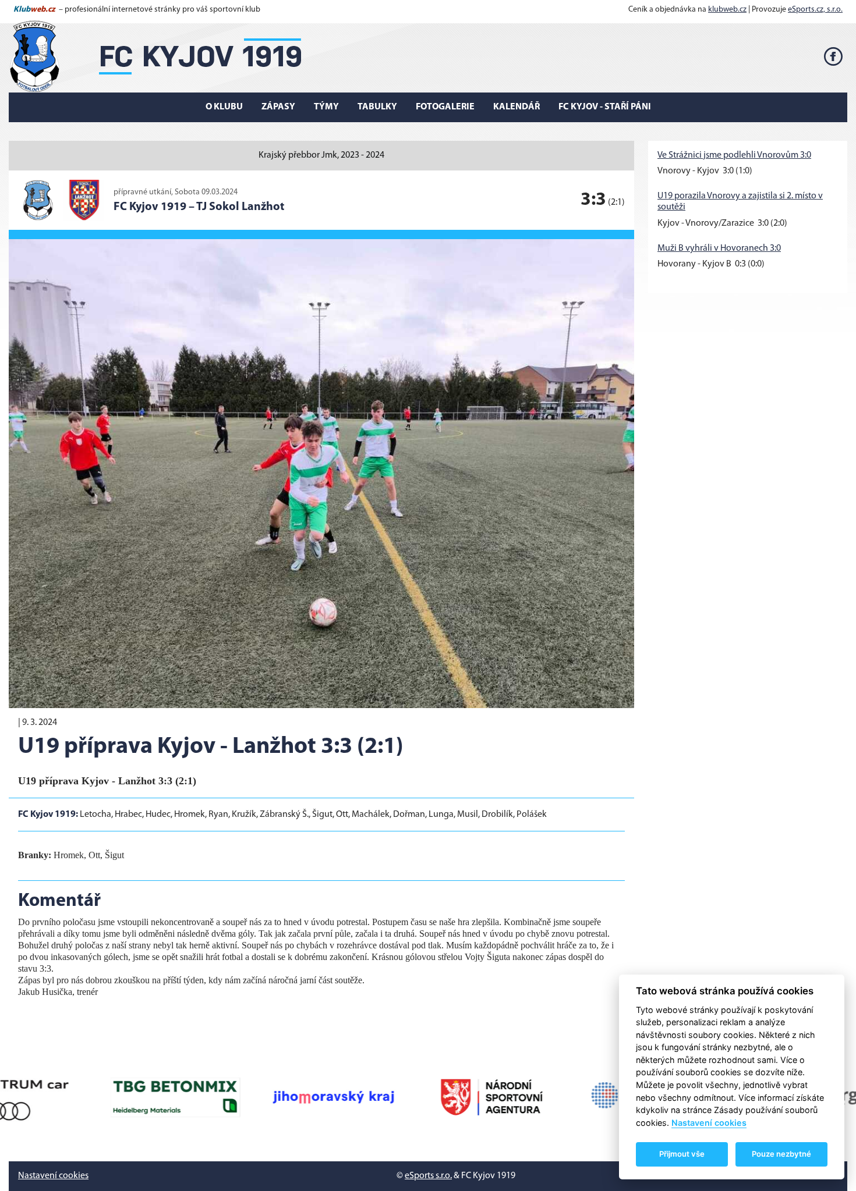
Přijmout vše (682, 1153)
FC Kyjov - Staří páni (604, 107)
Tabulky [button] (377, 107)
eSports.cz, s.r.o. (815, 9)
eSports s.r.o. (428, 1176)
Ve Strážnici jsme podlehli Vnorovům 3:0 (734, 155)
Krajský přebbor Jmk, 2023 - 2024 (321, 155)
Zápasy (278, 107)
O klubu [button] (224, 107)
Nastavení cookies (53, 1176)
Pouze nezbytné (781, 1153)
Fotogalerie (445, 107)
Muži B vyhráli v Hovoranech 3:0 (719, 248)
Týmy (326, 107)
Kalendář (516, 107)
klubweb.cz (727, 9)
